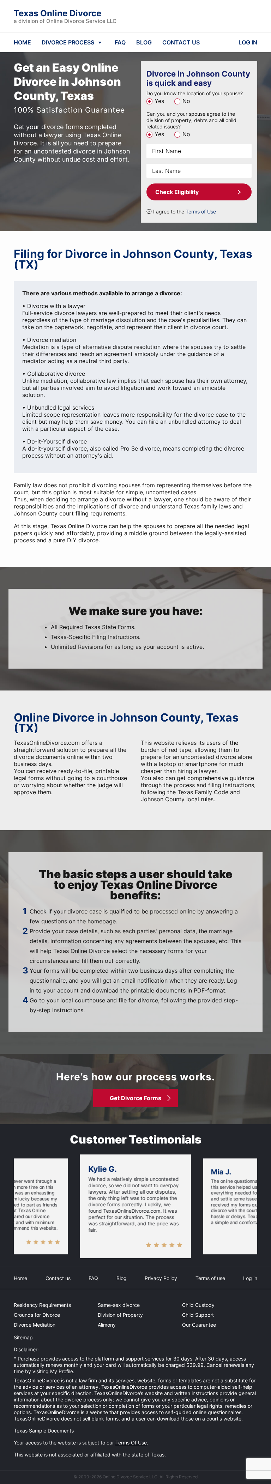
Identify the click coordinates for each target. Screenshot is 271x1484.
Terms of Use (201, 212)
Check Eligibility (177, 191)
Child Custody (198, 1305)
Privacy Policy (161, 1278)
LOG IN (248, 42)
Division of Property (120, 1315)
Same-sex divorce (119, 1305)
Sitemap (23, 1337)
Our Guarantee (199, 1325)
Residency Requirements (42, 1305)
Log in (250, 1278)
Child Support (198, 1315)
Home (20, 1278)
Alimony (107, 1325)
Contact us (58, 1278)
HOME (22, 42)
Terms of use (210, 1278)
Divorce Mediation (34, 1325)
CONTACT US (181, 42)
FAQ (120, 42)
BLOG (144, 42)
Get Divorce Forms (135, 1098)
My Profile (61, 1371)
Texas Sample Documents (44, 1431)
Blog (121, 1278)
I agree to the (184, 211)
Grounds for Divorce (37, 1315)
